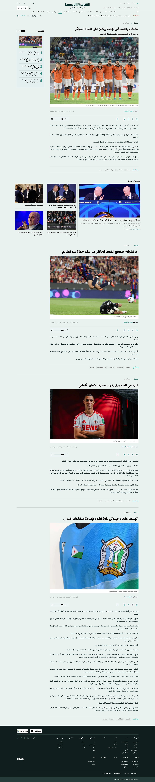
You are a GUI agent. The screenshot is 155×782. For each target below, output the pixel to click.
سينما (94, 747)
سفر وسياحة (60, 745)
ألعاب (37, 12)
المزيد (33, 12)
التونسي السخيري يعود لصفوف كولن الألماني (108, 385)
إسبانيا (92, 367)
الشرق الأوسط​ (112, 12)
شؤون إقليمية (135, 753)
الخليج (135, 745)
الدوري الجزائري (110, 170)
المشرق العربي (134, 750)
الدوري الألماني (109, 501)
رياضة (128, 170)
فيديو (48, 12)
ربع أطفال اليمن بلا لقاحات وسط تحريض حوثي (117, 16)
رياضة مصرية (101, 367)
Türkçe (128, 3)
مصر (100, 170)
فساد (112, 719)
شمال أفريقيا (134, 747)
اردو (124, 3)
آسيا (127, 747)
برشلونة (111, 367)
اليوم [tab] (23, 30)
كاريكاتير (115, 745)
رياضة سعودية (135, 761)
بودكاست (43, 12)
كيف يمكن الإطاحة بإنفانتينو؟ (33, 205)
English (133, 3)
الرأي (101, 12)
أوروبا (126, 745)
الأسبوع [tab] (19, 30)
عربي (137, 3)
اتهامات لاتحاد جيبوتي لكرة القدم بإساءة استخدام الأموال (29, 60)
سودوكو (93, 764)
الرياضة (60, 12)
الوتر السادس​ (92, 745)
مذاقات (61, 742)
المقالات (115, 742)
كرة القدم (121, 170)
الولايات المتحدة (124, 742)
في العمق (54, 12)
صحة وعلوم (81, 12)
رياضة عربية (126, 23)
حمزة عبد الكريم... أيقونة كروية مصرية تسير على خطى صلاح (29, 74)
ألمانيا (100, 501)
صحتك (83, 742)
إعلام (94, 750)
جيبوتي (105, 719)
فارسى (120, 3)
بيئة (84, 747)
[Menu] (137, 12)
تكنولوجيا (75, 12)
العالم (106, 12)
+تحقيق (126, 767)
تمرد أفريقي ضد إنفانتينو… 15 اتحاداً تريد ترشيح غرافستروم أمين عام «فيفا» (111, 220)
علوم (84, 745)
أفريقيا (126, 750)
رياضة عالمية (135, 767)
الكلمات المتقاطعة (91, 761)
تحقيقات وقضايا (124, 764)
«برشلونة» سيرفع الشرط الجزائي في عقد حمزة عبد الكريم (29, 53)
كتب (94, 742)
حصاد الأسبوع (125, 761)
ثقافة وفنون (89, 12)
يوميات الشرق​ (67, 12)
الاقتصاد (96, 12)
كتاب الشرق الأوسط (112, 747)
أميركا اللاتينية (125, 753)
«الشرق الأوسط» (128, 111)
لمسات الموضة (60, 747)
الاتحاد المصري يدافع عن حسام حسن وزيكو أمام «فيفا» (30, 81)
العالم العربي (136, 742)
